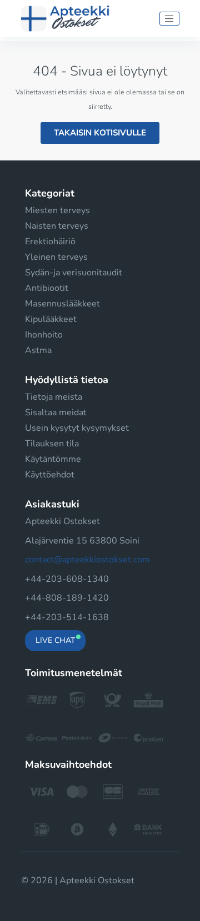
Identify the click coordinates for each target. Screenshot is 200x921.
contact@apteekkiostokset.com (87, 559)
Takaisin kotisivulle (100, 132)
